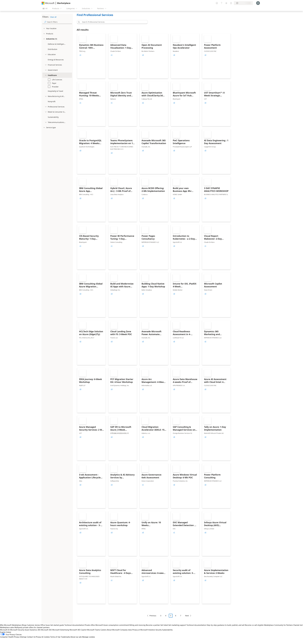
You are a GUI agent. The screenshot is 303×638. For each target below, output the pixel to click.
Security (159, 630)
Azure (27, 630)
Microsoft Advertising (60, 630)
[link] (91, 56)
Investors (151, 630)
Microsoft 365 (46, 630)
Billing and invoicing (137, 625)
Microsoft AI (5, 630)
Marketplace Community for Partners (278, 625)
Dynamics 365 (35, 630)
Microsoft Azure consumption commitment (112, 625)
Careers (103, 630)
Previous (152, 615)
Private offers (90, 625)
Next (187, 615)
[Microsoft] (48, 3)
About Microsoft (113, 630)
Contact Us (31, 637)
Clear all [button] (53, 17)
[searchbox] (59, 22)
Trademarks (65, 637)
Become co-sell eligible (254, 625)
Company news (126, 630)
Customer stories (33, 625)
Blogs (24, 625)
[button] (78, 22)
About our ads (76, 637)
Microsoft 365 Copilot (78, 630)
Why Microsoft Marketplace (11, 625)
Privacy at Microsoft (140, 630)
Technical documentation (74, 625)
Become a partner (153, 625)
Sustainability (167, 630)
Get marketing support (177, 625)
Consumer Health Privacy (9, 637)
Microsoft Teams (93, 630)
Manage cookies (88, 637)
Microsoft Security (17, 630)
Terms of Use (55, 637)
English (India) (5, 632)
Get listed (164, 625)
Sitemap (23, 637)
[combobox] (113, 22)
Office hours (45, 625)
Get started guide (57, 625)
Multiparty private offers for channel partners (31, 627)
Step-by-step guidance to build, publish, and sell (226, 625)
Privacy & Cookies (43, 637)
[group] (80, 55)
